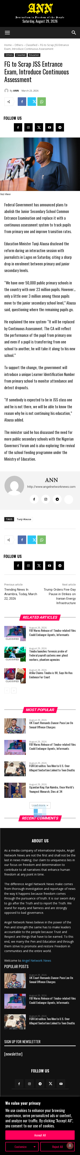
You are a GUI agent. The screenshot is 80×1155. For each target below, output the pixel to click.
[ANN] (7, 91)
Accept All (40, 1135)
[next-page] (13, 690)
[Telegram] (60, 127)
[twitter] (68, 499)
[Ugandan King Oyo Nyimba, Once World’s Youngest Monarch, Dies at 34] (15, 790)
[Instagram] (28, 127)
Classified (31, 45)
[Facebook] (22, 101)
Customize (20, 1146)
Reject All (57, 1146)
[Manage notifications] (70, 1145)
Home (8, 45)
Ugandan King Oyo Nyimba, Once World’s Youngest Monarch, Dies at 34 (51, 789)
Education (34, 54)
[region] (40, 1126)
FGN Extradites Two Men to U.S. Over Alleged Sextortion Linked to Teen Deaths (52, 767)
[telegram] (57, 499)
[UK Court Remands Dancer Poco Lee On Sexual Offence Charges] (15, 725)
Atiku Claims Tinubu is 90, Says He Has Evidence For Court (51, 674)
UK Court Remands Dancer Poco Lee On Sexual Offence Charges (51, 724)
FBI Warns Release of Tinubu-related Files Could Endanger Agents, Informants (52, 632)
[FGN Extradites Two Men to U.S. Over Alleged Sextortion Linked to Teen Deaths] (15, 768)
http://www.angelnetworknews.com (51, 486)
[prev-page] (7, 690)
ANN (16, 90)
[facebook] (34, 499)
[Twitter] (32, 101)
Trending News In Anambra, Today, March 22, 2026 (20, 594)
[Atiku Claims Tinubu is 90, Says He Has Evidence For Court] (15, 675)
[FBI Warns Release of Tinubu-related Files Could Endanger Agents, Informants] (15, 633)
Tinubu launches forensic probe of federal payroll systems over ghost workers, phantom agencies (48, 655)
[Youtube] (49, 127)
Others (19, 45)
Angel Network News (36, 960)
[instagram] (45, 499)
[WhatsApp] (41, 101)
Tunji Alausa (24, 519)
